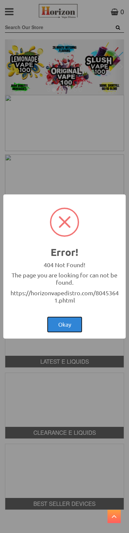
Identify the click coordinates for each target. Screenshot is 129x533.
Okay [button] (64, 324)
